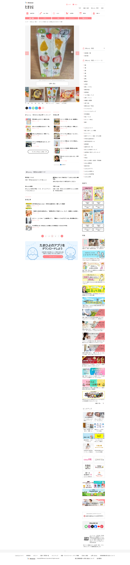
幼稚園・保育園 (88, 100)
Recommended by (57, 164)
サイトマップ (55, 555)
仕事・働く (87, 103)
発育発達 (86, 92)
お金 (85, 155)
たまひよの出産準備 (89, 174)
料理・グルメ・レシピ (50, 103)
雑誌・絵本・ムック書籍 (90, 130)
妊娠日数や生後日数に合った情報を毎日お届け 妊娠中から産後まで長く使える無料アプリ (53, 252)
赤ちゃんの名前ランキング (90, 149)
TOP (80, 8)
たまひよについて (88, 127)
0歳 (28, 103)
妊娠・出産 (86, 8)
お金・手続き (45, 13)
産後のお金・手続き (89, 106)
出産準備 (71, 13)
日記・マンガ (87, 116)
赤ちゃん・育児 (94, 8)
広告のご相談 (85, 555)
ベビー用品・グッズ (89, 95)
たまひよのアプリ (88, 168)
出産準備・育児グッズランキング (92, 152)
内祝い (76, 4)
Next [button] (77, 53)
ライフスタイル (88, 108)
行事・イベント (88, 97)
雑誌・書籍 (31, 18)
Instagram (57, 103)
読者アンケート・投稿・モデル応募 (92, 136)
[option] (52, 53)
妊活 (102, 8)
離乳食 (84, 13)
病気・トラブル (88, 87)
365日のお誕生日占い (89, 138)
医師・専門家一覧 (44, 555)
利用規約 (28, 555)
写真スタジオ (85, 18)
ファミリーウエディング (90, 111)
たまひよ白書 (87, 176)
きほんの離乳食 (88, 163)
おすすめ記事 (64, 103)
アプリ (45, 18)
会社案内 (99, 558)
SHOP (69, 4)
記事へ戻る (52, 83)
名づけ (58, 13)
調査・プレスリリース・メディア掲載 (70, 555)
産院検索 (86, 144)
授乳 (85, 78)
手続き (85, 157)
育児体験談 (87, 114)
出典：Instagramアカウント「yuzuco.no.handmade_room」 (52, 80)
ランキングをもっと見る (38, 151)
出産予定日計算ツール (89, 141)
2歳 (35, 103)
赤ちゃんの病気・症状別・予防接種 (92, 160)
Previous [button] (27, 53)
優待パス (98, 13)
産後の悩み (87, 89)
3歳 (38, 103)
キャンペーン (71, 18)
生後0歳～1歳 (87, 53)
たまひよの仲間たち (89, 171)
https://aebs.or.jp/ (93, 542)
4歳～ (43, 103)
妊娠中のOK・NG (88, 147)
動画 (85, 122)
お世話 (85, 84)
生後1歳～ (86, 55)
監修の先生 (87, 166)
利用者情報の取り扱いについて (107, 555)
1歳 (31, 103)
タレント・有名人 (88, 119)
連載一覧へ (98, 403)
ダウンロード (53, 256)
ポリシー (35, 555)
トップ (26, 21)
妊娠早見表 (32, 13)
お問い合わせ (94, 555)
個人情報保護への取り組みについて (84, 558)
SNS (58, 18)
